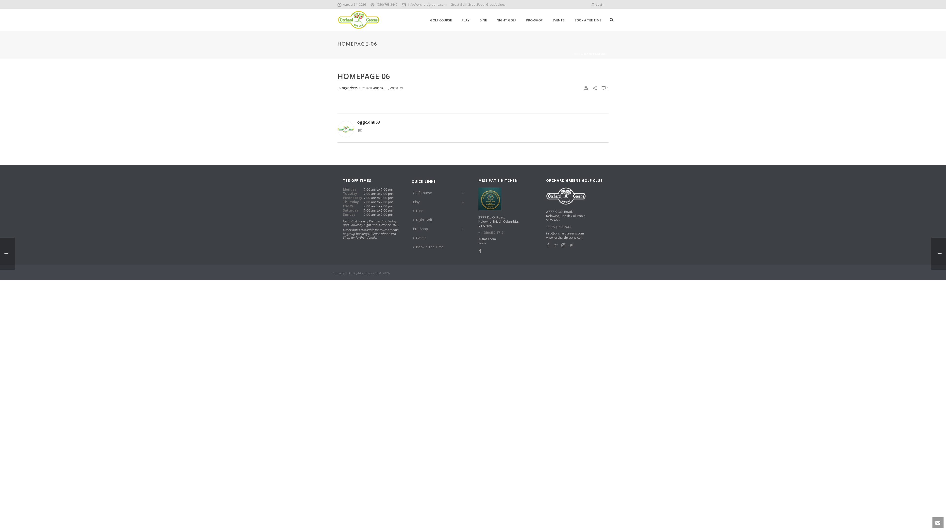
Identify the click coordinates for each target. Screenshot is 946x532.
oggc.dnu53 (351, 87)
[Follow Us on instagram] (563, 245)
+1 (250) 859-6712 (490, 233)
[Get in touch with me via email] (360, 131)
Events (559, 20)
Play (466, 20)
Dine (483, 20)
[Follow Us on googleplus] (556, 245)
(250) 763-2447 (387, 4)
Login (600, 4)
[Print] (586, 87)
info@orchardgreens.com (427, 4)
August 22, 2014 (385, 87)
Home (576, 54)
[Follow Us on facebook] (548, 245)
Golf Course (441, 20)
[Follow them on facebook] (480, 251)
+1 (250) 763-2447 (558, 227)
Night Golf (506, 20)
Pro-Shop (534, 20)
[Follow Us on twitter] (571, 245)
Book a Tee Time (587, 20)
